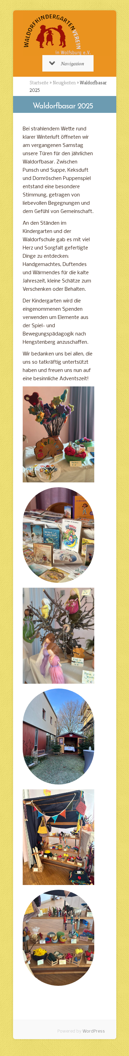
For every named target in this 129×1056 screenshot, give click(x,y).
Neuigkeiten (64, 82)
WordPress (94, 1031)
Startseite (39, 82)
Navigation (72, 63)
